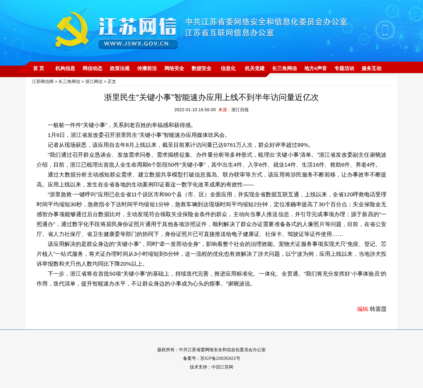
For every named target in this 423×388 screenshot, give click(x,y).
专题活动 (344, 68)
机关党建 (255, 68)
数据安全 (202, 68)
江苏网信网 (43, 81)
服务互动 (372, 68)
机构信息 (65, 68)
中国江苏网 (222, 366)
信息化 (228, 68)
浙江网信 (93, 81)
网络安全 (174, 68)
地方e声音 (315, 68)
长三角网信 (284, 68)
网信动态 (92, 68)
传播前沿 (147, 68)
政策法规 (120, 68)
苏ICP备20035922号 (220, 358)
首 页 (38, 68)
